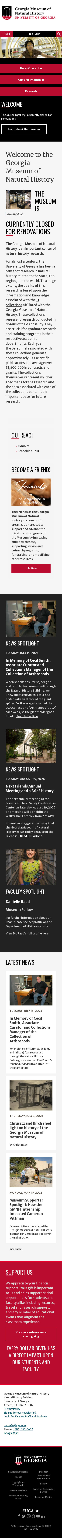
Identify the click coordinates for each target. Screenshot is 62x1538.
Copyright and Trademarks (18, 1483)
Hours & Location (31, 68)
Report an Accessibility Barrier (43, 1490)
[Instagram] (29, 1516)
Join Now (31, 568)
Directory (43, 1472)
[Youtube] (38, 1516)
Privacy (43, 1484)
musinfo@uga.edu (15, 1425)
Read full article (27, 716)
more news (16, 1249)
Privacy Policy (12, 1408)
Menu (8, 34)
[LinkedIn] (43, 1516)
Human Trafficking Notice (18, 1497)
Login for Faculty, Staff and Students (25, 1416)
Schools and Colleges (18, 1472)
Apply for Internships (31, 79)
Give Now (34, 34)
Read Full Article (31, 836)
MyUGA (18, 1477)
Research (31, 91)
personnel (19, 348)
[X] (24, 1516)
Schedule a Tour (28, 451)
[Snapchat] (33, 1516)
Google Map (11, 1433)
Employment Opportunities (43, 1477)
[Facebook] (19, 1516)
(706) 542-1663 (23, 1429)
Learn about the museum (24, 129)
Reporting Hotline (43, 1497)
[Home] (31, 15)
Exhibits (23, 446)
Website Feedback (18, 1490)
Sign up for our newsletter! (20, 1412)
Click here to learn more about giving (31, 1334)
